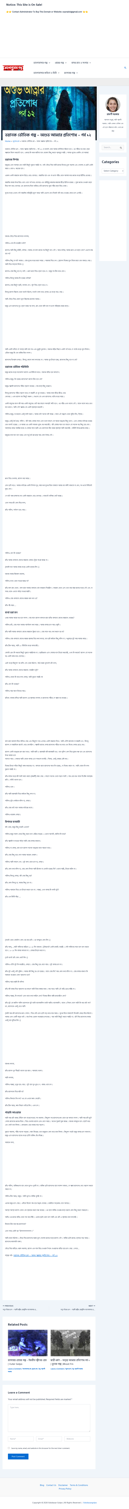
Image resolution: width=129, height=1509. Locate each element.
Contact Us (51, 1485)
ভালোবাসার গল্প (40, 63)
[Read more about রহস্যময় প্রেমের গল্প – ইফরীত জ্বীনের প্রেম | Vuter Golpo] (27, 1342)
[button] (48, 63)
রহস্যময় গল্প (69, 73)
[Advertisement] (64, 39)
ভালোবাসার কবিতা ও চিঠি (45, 73)
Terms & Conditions (79, 1485)
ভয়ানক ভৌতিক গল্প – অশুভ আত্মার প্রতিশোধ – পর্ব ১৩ (35, 1255)
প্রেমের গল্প (59, 63)
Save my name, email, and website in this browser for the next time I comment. (40, 1448)
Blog (42, 1485)
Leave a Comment (14, 1369)
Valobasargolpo (90, 1502)
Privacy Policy (65, 1488)
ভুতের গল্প (34, 1369)
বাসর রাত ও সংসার (79, 63)
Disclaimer (63, 1485)
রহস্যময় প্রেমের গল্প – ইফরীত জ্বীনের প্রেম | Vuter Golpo (27, 1362)
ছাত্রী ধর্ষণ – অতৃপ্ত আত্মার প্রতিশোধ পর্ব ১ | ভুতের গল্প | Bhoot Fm (70, 1362)
